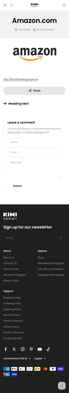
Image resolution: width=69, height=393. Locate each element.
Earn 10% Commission (51, 269)
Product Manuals (13, 332)
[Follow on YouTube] (40, 349)
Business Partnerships (51, 275)
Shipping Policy (12, 309)
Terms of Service (34, 132)
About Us (8, 257)
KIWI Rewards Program (51, 263)
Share (37, 90)
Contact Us (10, 263)
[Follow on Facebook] (5, 349)
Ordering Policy (12, 303)
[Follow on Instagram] (22, 349)
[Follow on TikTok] (48, 349)
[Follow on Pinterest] (31, 349)
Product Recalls (12, 338)
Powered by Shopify (35, 383)
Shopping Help (12, 297)
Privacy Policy (14, 132)
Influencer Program (14, 275)
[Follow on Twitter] (14, 349)
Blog (40, 257)
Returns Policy (11, 315)
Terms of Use (11, 269)
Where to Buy (11, 280)
